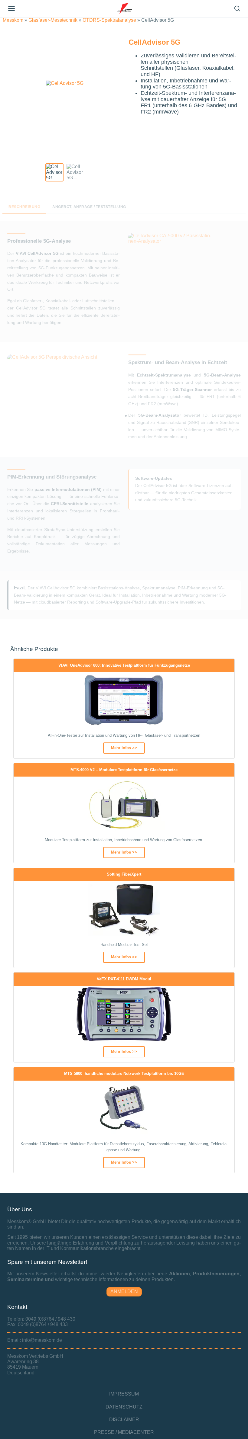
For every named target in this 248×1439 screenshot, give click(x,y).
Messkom (13, 20)
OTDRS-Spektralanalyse (109, 20)
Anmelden (124, 1291)
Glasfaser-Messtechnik (52, 20)
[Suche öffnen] (237, 8)
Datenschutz (124, 1406)
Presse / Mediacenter (124, 1432)
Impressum (124, 1393)
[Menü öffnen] (11, 8)
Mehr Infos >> (124, 747)
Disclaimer (124, 1419)
